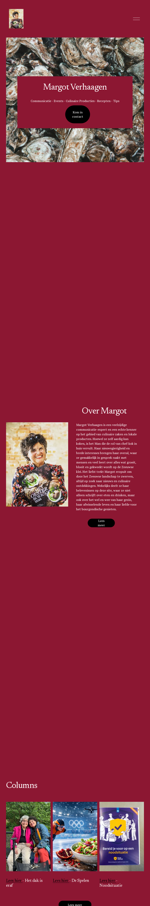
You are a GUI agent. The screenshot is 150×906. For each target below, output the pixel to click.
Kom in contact (77, 114)
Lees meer (101, 523)
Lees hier (14, 881)
